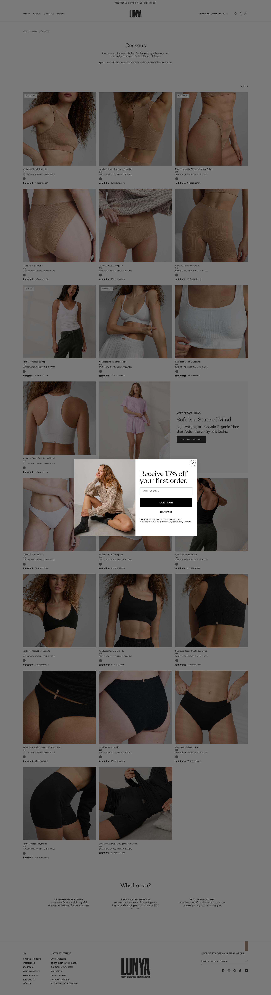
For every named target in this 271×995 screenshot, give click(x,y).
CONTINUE (166, 502)
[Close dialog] (192, 463)
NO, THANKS (166, 512)
